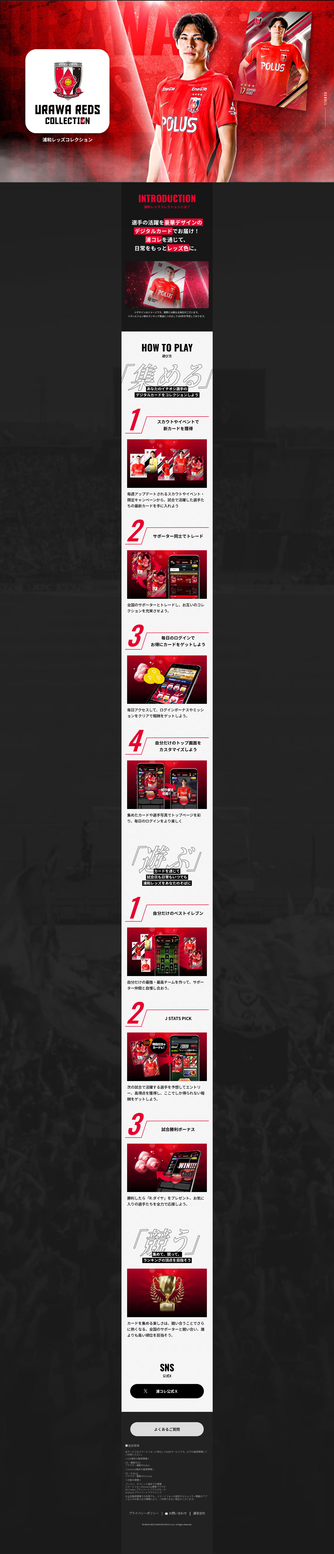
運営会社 (199, 1513)
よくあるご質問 (167, 1429)
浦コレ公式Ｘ (167, 1391)
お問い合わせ (178, 1513)
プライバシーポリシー (144, 1513)
